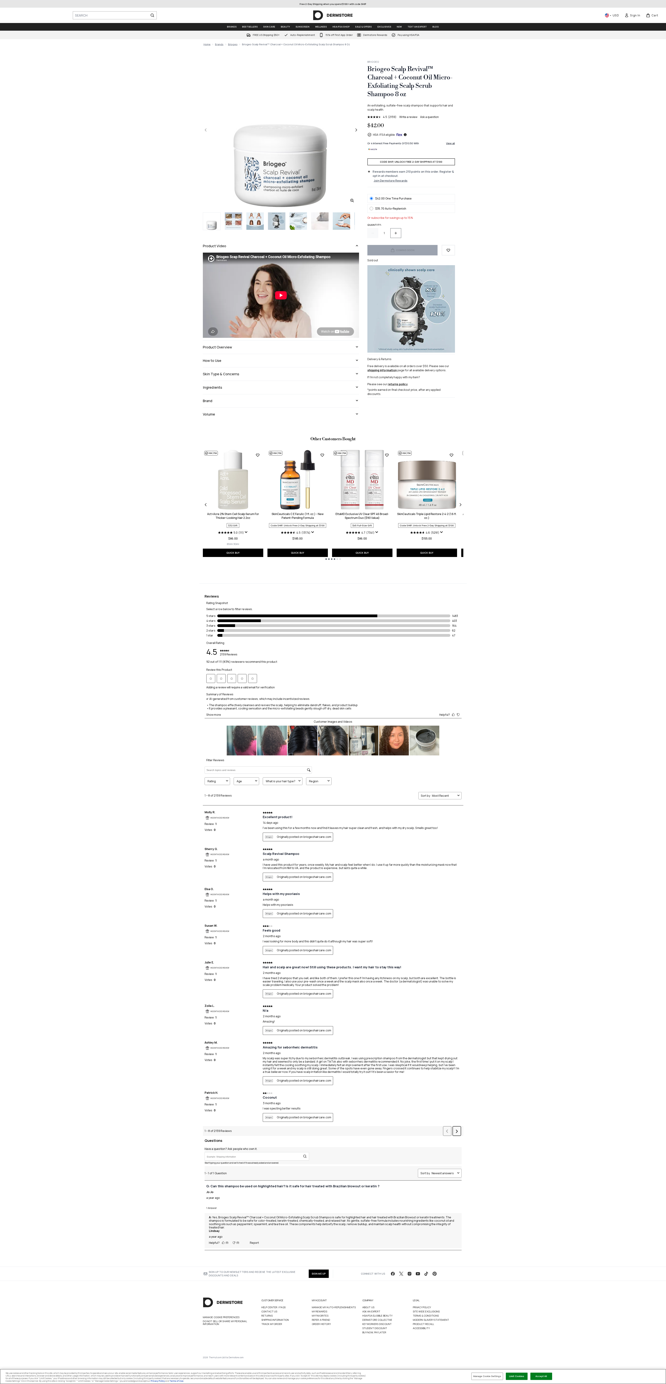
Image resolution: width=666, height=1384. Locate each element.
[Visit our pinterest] (434, 1274)
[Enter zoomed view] (352, 200)
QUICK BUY (233, 552)
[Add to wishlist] (448, 250)
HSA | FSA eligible (384, 135)
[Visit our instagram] (409, 1274)
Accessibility (421, 1328)
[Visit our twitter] (401, 1274)
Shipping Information (275, 1319)
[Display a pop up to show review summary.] (246, 532)
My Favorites (320, 1315)
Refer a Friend (321, 1319)
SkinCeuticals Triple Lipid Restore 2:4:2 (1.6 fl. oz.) (427, 516)
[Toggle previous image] (205, 130)
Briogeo (232, 44)
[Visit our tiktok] (426, 1274)
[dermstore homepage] (333, 15)
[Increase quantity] (395, 233)
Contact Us (269, 1311)
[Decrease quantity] (372, 233)
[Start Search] (152, 15)
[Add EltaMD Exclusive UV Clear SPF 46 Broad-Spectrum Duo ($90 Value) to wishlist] (387, 455)
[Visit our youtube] (418, 1274)
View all (450, 143)
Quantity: (374, 224)
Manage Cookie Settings (487, 1376)
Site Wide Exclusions (426, 1311)
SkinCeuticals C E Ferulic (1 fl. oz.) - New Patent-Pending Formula (298, 516)
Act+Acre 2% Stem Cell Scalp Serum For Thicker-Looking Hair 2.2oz (233, 516)
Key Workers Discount (377, 1324)
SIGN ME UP (319, 1273)
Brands (219, 44)
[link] (632, 15)
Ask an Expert (371, 1311)
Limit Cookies (516, 1376)
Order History (321, 1324)
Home (207, 44)
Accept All (541, 1376)
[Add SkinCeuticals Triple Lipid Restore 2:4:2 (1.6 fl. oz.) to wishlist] (451, 455)
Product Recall (423, 1324)
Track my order (271, 1324)
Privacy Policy (422, 1307)
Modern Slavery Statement (431, 1319)
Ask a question (429, 117)
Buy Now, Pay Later (374, 1332)
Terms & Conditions (426, 1315)
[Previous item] (205, 505)
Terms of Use (176, 1380)
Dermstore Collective (377, 1319)
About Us (368, 1307)
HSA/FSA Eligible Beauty (377, 1315)
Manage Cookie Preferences (221, 1317)
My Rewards (319, 1311)
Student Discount (374, 1328)
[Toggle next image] (356, 130)
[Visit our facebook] (393, 1274)
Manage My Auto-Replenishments (334, 1307)
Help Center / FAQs (273, 1307)
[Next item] (460, 505)
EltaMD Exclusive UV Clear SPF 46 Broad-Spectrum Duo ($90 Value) (362, 516)
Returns (267, 1315)
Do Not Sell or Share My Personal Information (225, 1322)
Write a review (408, 117)
